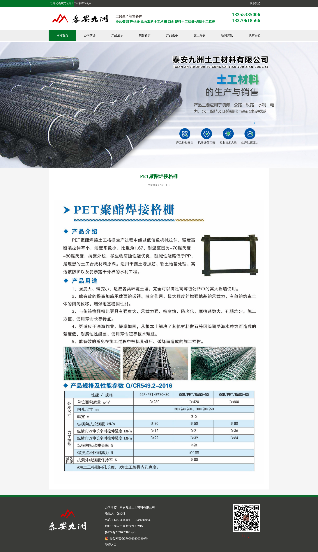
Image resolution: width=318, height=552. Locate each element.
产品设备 (172, 35)
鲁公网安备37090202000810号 (128, 538)
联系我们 (254, 3)
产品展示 (117, 35)
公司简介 (90, 35)
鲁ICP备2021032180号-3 (120, 532)
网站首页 (62, 35)
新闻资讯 (227, 35)
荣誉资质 (145, 35)
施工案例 (199, 35)
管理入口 (111, 544)
